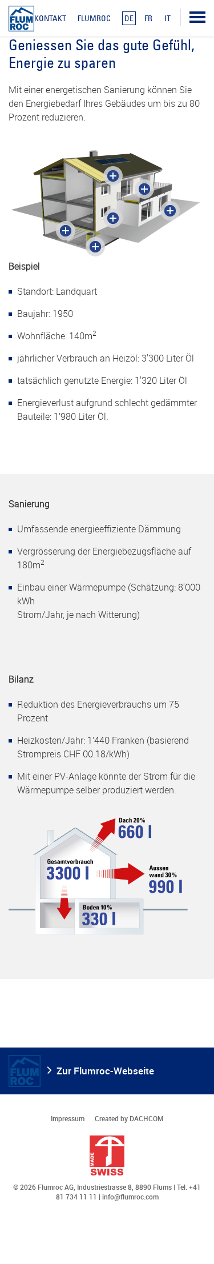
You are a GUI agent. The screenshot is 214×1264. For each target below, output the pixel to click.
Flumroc (94, 18)
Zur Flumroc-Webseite (105, 1070)
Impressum (67, 1118)
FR (148, 18)
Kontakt (50, 18)
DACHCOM (147, 1118)
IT (167, 18)
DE (129, 18)
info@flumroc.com (130, 1196)
